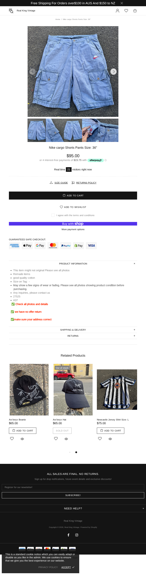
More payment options (73, 229)
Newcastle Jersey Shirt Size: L (113, 419)
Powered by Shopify (88, 527)
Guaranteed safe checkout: (27, 239)
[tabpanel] (29, 407)
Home (57, 19)
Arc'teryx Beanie (17, 419)
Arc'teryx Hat (59, 419)
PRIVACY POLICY (48, 567)
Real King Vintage (73, 521)
